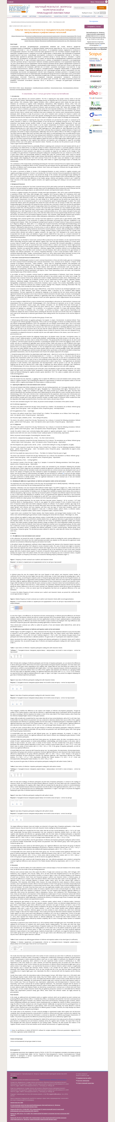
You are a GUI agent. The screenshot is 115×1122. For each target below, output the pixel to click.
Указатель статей (60, 16)
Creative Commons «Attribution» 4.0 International (52, 1080)
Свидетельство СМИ (16, 1102)
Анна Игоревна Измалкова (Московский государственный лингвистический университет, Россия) (53, 37)
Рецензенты (74, 16)
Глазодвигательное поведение (41, 88)
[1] (63, 473)
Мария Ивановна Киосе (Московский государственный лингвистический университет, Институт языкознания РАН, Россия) (46, 36)
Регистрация (99, 2)
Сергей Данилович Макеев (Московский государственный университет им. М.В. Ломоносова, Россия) (52, 41)
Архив (24, 16)
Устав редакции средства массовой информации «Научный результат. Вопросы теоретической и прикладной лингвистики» (35, 1106)
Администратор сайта (84, 1078)
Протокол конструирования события (20, 89)
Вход (92, 2)
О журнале (16, 16)
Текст (22, 88)
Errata (100, 16)
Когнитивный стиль (56, 88)
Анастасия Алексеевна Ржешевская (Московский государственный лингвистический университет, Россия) (51, 39)
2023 (50, 22)
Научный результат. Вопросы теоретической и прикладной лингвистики (29, 22)
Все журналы (93, 21)
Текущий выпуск (45, 16)
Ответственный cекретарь (85, 1083)
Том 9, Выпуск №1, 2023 (59, 22)
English (102, 13)
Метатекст (28, 88)
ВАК (100, 45)
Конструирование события (70, 88)
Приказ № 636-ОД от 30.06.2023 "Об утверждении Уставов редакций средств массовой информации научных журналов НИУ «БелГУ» (37, 1110)
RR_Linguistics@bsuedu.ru (54, 1094)
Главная (10, 2)
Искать (101, 7)
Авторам (32, 16)
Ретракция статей (88, 16)
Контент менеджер (83, 1080)
